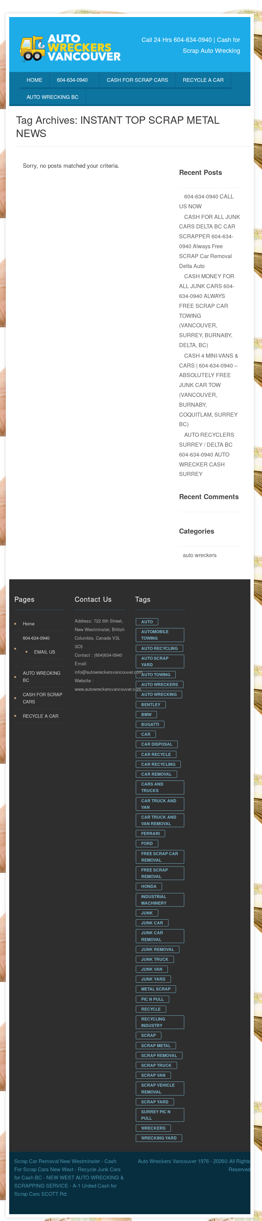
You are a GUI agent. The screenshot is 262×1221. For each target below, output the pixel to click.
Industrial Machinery (153, 899)
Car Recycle (156, 754)
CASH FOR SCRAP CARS (137, 79)
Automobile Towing (155, 634)
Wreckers (153, 1128)
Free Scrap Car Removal (159, 856)
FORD (147, 843)
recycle (151, 1009)
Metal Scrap (156, 989)
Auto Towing (155, 674)
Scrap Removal (159, 1055)
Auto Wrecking (159, 694)
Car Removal (156, 774)
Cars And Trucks (152, 787)
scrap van (153, 1075)
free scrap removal (154, 873)
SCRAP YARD (155, 1102)
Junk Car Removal (152, 935)
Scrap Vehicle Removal (158, 1088)
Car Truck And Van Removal (158, 820)
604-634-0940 (72, 79)
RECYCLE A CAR (203, 79)
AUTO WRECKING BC (52, 96)
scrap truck (156, 1065)
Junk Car (152, 923)
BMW (146, 714)
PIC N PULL (152, 999)
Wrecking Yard (159, 1138)
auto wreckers (200, 555)
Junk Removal (157, 949)
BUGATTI (150, 724)
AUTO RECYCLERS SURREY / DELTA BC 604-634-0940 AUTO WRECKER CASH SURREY (206, 454)
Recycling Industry (153, 1022)
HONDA (149, 886)
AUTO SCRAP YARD (155, 661)
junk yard (153, 979)
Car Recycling (158, 764)
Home (34, 79)
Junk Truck (155, 959)
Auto (147, 622)
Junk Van (151, 969)
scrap (148, 1035)
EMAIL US (44, 652)
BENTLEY (150, 704)
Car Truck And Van (158, 804)
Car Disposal (156, 744)
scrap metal (156, 1045)
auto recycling (159, 648)
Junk (147, 913)
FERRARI (150, 833)
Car (145, 734)
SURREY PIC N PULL (156, 1114)
